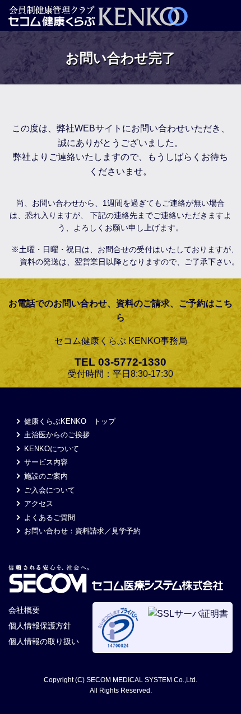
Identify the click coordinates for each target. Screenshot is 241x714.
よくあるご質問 (48, 517)
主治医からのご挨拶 (56, 435)
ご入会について (48, 490)
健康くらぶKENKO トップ (68, 421)
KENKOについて (50, 449)
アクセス (37, 503)
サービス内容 (45, 462)
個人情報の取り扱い (43, 641)
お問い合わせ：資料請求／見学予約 (81, 531)
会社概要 (24, 610)
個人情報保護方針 (39, 625)
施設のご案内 (45, 476)
